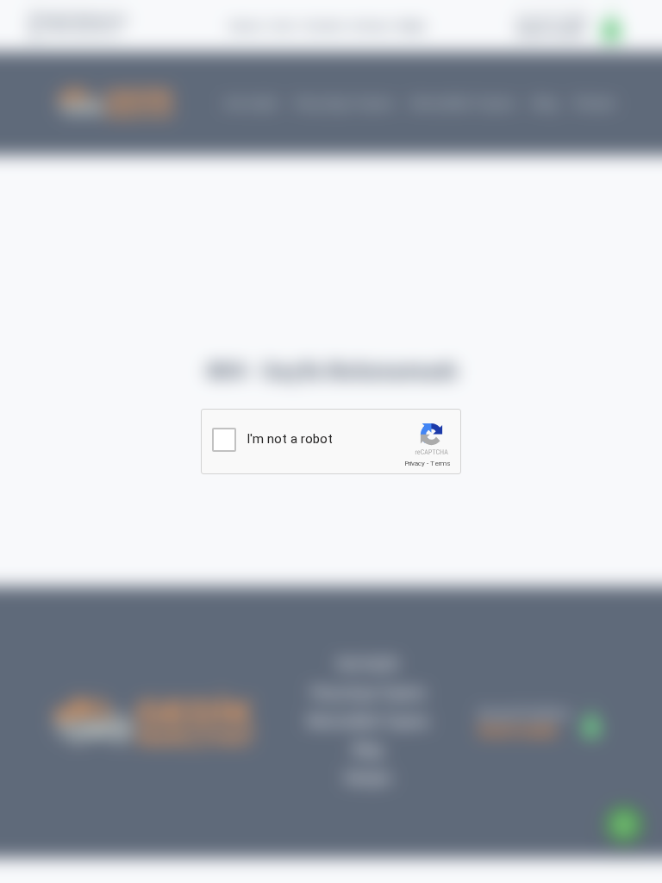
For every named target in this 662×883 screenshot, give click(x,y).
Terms (440, 463)
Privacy (414, 463)
